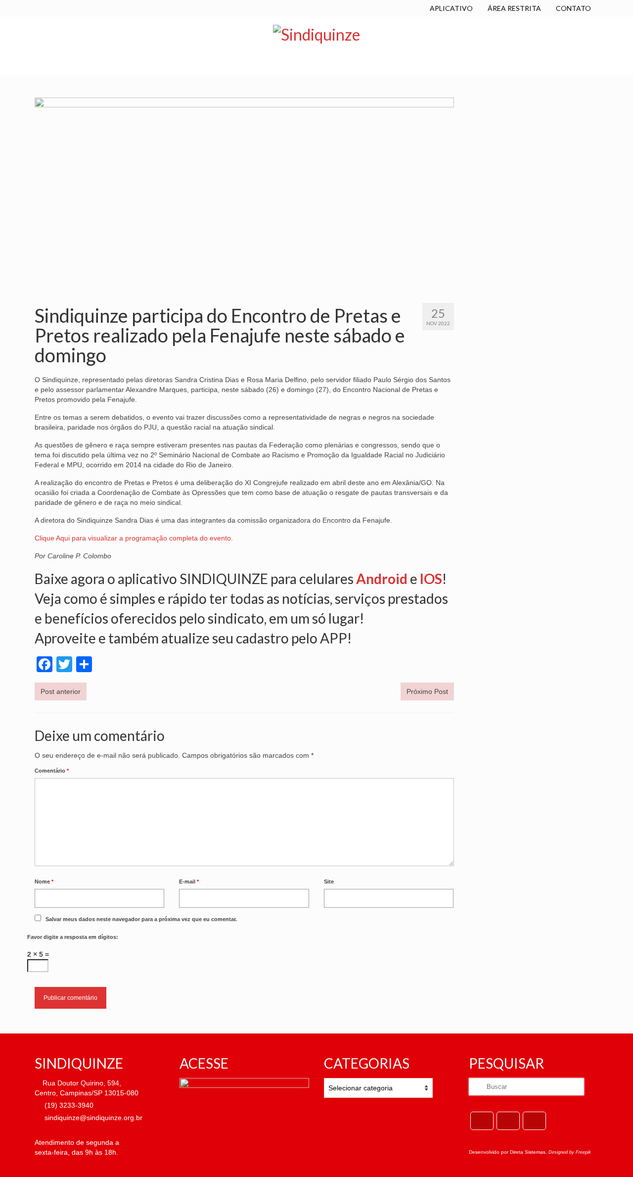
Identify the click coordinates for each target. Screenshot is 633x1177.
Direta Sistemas (527, 1152)
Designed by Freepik (569, 1152)
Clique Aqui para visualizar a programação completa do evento (133, 538)
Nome (44, 881)
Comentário (52, 771)
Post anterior (61, 691)
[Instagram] (534, 1121)
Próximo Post (427, 691)
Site (329, 881)
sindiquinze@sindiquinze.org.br (92, 1118)
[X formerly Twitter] (508, 1121)
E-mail (189, 881)
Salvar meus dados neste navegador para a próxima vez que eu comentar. (141, 919)
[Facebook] (482, 1121)
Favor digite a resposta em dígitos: (72, 937)
